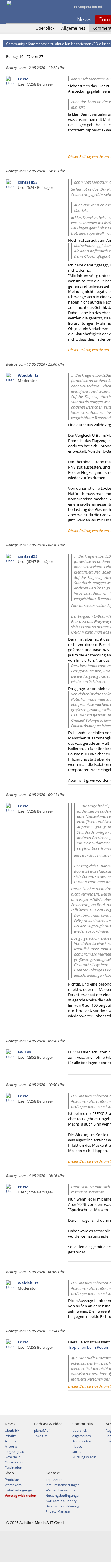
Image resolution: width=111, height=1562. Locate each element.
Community (15, 43)
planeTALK (42, 1430)
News (84, 19)
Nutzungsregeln (84, 1457)
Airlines (10, 1441)
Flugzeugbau (14, 1451)
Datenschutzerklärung (62, 1506)
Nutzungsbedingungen (63, 1495)
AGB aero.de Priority (61, 1500)
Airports (11, 1446)
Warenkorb (13, 1485)
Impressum (54, 1479)
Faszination (13, 1467)
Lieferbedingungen (19, 1490)
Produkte (12, 1479)
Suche (76, 1451)
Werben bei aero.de (60, 1490)
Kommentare (82, 1441)
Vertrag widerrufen (20, 1495)
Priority (10, 1435)
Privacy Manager (58, 1511)
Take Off (40, 1435)
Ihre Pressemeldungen (63, 1485)
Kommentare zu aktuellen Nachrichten (59, 43)
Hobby (77, 1446)
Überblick (45, 28)
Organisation (15, 1462)
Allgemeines (73, 28)
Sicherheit (12, 1457)
